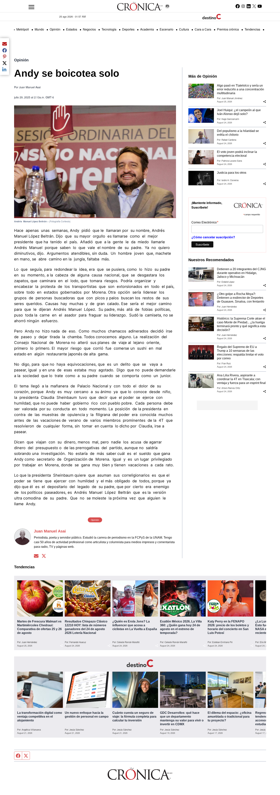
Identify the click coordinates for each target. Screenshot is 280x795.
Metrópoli (22, 29)
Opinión (55, 29)
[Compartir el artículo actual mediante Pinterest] (4, 56)
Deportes (128, 29)
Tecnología (109, 29)
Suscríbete (202, 244)
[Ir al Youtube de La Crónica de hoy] (259, 6)
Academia (147, 29)
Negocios (89, 29)
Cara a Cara (203, 29)
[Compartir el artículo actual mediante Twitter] (4, 62)
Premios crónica (228, 29)
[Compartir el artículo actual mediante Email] (4, 43)
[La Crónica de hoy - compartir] (264, 101)
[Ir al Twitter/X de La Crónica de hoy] (254, 6)
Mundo (39, 29)
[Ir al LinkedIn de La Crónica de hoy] (248, 6)
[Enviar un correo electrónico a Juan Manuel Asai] (36, 556)
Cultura (184, 29)
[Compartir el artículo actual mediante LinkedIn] (4, 69)
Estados (71, 29)
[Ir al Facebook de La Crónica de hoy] (237, 6)
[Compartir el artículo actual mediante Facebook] (4, 50)
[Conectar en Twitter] (44, 556)
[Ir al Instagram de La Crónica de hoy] (243, 6)
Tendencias (252, 29)
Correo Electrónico (204, 222)
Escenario (166, 29)
